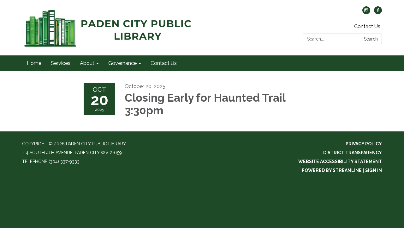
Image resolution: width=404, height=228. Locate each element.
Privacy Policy (364, 143)
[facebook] (378, 13)
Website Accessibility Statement (340, 161)
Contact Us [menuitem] (164, 63)
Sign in (373, 170)
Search (371, 38)
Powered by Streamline (332, 170)
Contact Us (367, 26)
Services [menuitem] (60, 63)
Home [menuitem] (34, 63)
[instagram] (366, 13)
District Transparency (352, 152)
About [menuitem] (87, 63)
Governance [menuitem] (122, 63)
